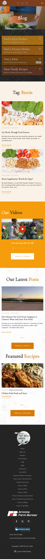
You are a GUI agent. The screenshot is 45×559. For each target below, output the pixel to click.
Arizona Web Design (24, 551)
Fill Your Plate (28, 546)
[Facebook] (18, 3)
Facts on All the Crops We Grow (22, 499)
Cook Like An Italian (16, 534)
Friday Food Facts (22, 482)
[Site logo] (23, 438)
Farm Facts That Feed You (23, 479)
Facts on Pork (22, 489)
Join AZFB (22, 472)
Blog (22, 465)
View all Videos (22, 256)
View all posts (22, 346)
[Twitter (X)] (22, 3)
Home (22, 448)
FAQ (22, 462)
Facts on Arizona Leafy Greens (22, 496)
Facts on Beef (22, 485)
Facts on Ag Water (22, 506)
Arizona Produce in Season (23, 475)
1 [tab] (13, 248)
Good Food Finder (29, 538)
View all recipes (22, 413)
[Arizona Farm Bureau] (22, 513)
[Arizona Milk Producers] (22, 529)
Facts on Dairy (22, 492)
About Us (22, 452)
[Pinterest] (27, 3)
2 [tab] (23, 337)
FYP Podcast (22, 459)
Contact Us (22, 469)
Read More (6, 145)
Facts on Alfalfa (22, 502)
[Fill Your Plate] (4, 3)
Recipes (22, 455)
